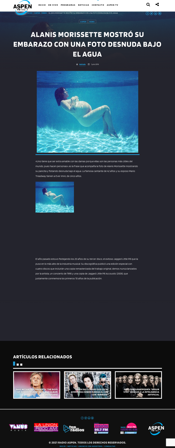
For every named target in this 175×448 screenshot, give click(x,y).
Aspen (37, 13)
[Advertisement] (87, 236)
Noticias (72, 446)
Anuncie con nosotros (90, 446)
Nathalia (82, 64)
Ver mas (36, 385)
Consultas (109, 446)
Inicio (63, 446)
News (44, 13)
